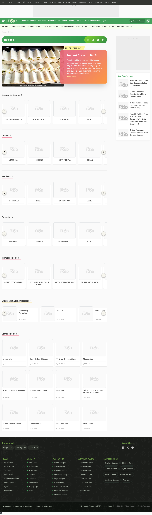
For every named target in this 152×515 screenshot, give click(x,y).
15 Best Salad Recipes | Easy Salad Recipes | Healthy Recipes (139, 105)
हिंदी (24, 2)
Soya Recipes (59, 479)
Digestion (7, 486)
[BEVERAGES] (64, 108)
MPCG (107, 2)
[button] (103, 111)
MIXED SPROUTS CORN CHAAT (39, 283)
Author (38, 506)
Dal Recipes (59, 483)
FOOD (45, 2)
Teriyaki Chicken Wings (66, 359)
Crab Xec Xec (62, 424)
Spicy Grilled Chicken (39, 359)
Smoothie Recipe (86, 486)
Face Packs (33, 483)
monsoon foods (28, 20)
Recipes (51, 20)
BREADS (90, 119)
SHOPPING (82, 2)
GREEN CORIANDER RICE (65, 282)
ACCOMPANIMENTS (13, 119)
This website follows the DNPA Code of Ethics (95, 506)
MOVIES (30, 2)
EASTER (90, 201)
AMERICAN (13, 160)
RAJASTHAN (99, 2)
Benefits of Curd (86, 475)
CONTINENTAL (64, 160)
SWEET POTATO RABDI (13, 282)
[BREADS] (90, 108)
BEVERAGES (64, 119)
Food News (34, 448)
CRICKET (38, 2)
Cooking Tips (21, 448)
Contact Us (48, 506)
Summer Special (86, 459)
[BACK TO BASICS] (39, 108)
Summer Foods (85, 466)
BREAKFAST (14, 241)
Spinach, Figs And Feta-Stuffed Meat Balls (93, 391)
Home (4, 32)
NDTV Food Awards (92, 20)
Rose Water (33, 466)
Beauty (31, 459)
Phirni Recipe (85, 491)
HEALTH (61, 2)
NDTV (4, 2)
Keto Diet (7, 470)
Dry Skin (32, 475)
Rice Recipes (95, 26)
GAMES (74, 2)
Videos (72, 20)
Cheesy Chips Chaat (38, 390)
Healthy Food (9, 483)
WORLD (11, 2)
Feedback (28, 506)
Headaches (8, 491)
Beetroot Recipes (61, 491)
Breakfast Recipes (112, 480)
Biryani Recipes (127, 469)
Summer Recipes (86, 463)
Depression (8, 475)
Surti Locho (100, 311)
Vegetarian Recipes (50, 26)
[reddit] (102, 39)
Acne (31, 491)
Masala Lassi (62, 311)
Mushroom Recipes (61, 475)
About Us (18, 506)
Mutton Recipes (111, 469)
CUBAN (90, 160)
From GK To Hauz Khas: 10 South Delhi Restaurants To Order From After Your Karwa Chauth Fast (139, 119)
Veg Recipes (58, 459)
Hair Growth (33, 470)
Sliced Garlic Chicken (12, 424)
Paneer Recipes (60, 470)
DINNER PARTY (64, 241)
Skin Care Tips (85, 479)
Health (79, 20)
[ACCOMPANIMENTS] (14, 108)
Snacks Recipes (33, 26)
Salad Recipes (60, 466)
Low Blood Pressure (11, 479)
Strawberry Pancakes (23, 312)
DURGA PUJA (64, 201)
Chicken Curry (127, 463)
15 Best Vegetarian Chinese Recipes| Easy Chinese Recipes (139, 132)
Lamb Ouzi (60, 390)
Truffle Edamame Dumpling (14, 390)
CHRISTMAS (14, 201)
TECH (68, 2)
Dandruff (32, 479)
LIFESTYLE (52, 2)
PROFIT (18, 2)
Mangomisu (88, 359)
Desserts (120, 26)
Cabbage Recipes (61, 486)
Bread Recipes (108, 26)
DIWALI (39, 201)
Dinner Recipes (60, 463)
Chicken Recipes (67, 26)
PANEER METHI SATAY (90, 282)
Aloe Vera (33, 463)
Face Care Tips (86, 483)
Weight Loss (7, 448)
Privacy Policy (7, 506)
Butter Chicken (110, 474)
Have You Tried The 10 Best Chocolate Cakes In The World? (139, 83)
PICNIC (90, 241)
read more (71, 77)
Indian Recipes (110, 459)
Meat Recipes (81, 26)
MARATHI (115, 2)
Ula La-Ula (7, 359)
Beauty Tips (33, 486)
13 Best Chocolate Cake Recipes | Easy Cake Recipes (138, 94)
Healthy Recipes (18, 26)
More (128, 26)
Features (41, 20)
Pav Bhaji (126, 480)
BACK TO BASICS (39, 119)
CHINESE (39, 160)
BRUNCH (39, 241)
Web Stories (62, 20)
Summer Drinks (85, 470)
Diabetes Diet (9, 466)
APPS (90, 2)
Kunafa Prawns (36, 424)
